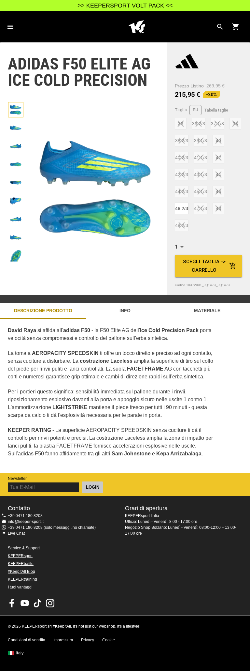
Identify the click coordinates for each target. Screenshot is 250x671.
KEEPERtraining (22, 579)
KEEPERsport (20, 556)
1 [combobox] (176, 247)
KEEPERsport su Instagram (50, 603)
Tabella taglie (216, 110)
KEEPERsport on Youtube (25, 603)
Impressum (63, 640)
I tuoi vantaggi (20, 587)
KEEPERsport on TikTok (37, 603)
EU (195, 109)
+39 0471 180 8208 (25, 515)
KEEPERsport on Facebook (12, 603)
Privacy (87, 640)
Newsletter (17, 478)
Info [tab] (125, 310)
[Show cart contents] (235, 26)
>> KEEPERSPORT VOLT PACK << (125, 5)
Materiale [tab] (207, 310)
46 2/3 (181, 208)
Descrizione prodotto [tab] (43, 310)
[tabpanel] (114, 396)
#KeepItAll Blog (21, 571)
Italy (20, 653)
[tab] (15, 109)
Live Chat (16, 533)
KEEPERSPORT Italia (137, 26)
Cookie (108, 640)
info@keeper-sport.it (26, 521)
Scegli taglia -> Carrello (204, 266)
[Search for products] (220, 26)
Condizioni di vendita (26, 640)
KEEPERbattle (21, 563)
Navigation (10, 27)
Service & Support (24, 548)
